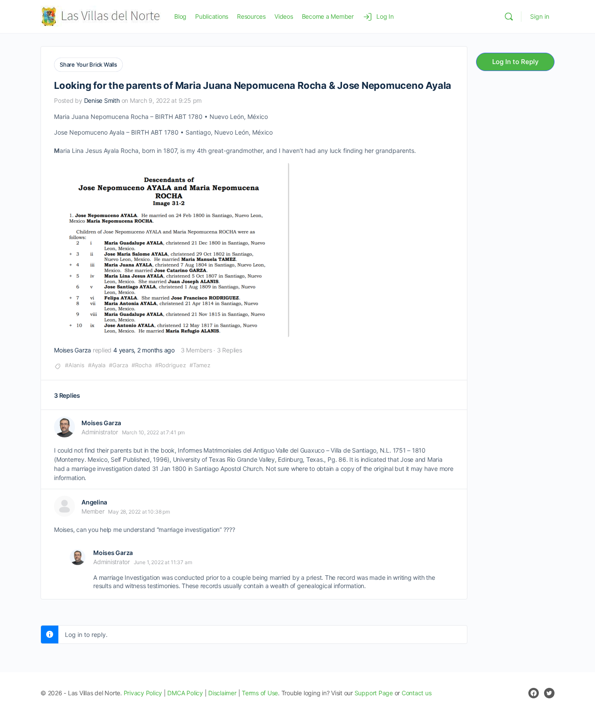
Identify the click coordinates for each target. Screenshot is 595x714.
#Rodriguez (170, 365)
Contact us (417, 693)
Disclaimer (222, 693)
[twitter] (549, 693)
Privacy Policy (143, 693)
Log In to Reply (515, 62)
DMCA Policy (185, 693)
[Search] (508, 16)
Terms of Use (260, 693)
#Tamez (199, 365)
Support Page (374, 693)
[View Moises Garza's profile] (64, 426)
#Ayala (96, 365)
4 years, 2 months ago (144, 350)
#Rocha (142, 365)
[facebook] (533, 693)
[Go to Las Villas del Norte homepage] (101, 16)
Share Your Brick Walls (88, 64)
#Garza (118, 365)
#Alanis (75, 365)
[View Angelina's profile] (64, 506)
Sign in (539, 16)
